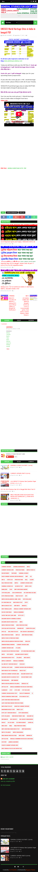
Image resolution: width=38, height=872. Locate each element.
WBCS (28, 566)
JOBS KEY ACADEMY (9, 779)
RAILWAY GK (30, 716)
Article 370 (5, 686)
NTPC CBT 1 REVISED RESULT (9, 712)
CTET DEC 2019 (25, 690)
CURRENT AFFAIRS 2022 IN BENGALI (24, 667)
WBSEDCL (24, 605)
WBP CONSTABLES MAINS (20, 589)
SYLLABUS (19, 657)
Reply (8, 348)
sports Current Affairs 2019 (10, 745)
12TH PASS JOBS (6, 592)
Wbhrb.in (29, 735)
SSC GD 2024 (11, 722)
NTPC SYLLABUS (6, 716)
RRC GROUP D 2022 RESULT (27, 631)
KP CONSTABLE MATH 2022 (28, 651)
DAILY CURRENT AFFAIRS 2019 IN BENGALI (12, 576)
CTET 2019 (17, 690)
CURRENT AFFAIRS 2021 (7, 647)
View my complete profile (8, 781)
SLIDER (31, 579)
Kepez (8, 336)
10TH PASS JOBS (27, 599)
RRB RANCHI (5, 719)
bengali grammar (18, 660)
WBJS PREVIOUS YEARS (20, 725)
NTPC (26, 602)
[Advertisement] (19, 148)
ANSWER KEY (20, 628)
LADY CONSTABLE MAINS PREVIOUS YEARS (12, 703)
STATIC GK (21, 212)
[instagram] (31, 1)
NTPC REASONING (23, 712)
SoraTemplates (13, 870)
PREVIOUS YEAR (19, 579)
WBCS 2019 (4, 725)
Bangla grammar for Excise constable (21, 686)
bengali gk (25, 683)
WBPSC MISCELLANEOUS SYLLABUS (10, 683)
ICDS (11, 589)
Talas (7, 338)
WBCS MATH (27, 657)
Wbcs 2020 (21, 735)
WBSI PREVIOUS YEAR (21, 625)
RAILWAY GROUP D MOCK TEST (9, 622)
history (4, 742)
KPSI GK (4, 631)
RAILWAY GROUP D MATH (21, 654)
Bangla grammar (19, 612)
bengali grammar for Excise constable (21, 738)
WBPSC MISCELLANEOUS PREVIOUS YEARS (12, 641)
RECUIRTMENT (5, 573)
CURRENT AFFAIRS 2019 (26, 583)
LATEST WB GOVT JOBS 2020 (9, 615)
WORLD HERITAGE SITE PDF (17, 168)
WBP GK (18, 634)
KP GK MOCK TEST (24, 696)
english (27, 641)
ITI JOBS (18, 647)
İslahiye (8, 344)
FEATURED (14, 573)
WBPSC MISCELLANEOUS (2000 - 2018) (11, 599)
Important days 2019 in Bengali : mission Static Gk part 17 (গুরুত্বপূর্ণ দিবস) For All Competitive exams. (17, 264)
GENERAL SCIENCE (23, 573)
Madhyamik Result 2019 (8, 709)
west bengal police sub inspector (12, 748)
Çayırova (8, 343)
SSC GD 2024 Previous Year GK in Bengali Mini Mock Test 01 (18, 489)
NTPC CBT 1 (21, 615)
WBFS (21, 622)
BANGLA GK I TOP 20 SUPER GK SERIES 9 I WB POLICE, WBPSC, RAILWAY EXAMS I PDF (17, 287)
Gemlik (8, 346)
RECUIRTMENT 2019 (26, 677)
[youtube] (33, 1)
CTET (11, 690)
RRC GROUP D (13, 719)
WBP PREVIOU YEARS (27, 634)
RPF (26, 596)
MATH (3, 654)
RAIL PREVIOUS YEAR (7, 583)
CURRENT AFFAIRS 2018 (7, 570)
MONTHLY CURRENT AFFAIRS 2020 (10, 673)
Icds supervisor (17, 592)
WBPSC (16, 583)
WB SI (3, 579)
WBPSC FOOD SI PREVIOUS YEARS (10, 638)
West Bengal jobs (7, 609)
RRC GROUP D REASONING (26, 719)
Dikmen (8, 341)
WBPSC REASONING (18, 732)
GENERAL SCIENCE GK (7, 586)
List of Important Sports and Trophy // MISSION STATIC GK (18, 242)
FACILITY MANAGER (25, 693)
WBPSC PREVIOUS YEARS (8, 625)
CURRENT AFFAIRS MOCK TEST (9, 693)
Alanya (8, 333)
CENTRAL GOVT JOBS (7, 667)
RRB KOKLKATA (5, 680)
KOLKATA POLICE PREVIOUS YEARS (10, 651)
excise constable (7, 612)
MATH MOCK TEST (18, 602)
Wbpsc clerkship (6, 660)
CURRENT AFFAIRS (6, 566)
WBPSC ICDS (28, 586)
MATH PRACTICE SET (7, 706)
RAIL (26, 579)
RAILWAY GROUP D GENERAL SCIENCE (11, 618)
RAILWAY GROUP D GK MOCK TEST (10, 677)
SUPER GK (30, 722)
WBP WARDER (14, 680)
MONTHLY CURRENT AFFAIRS (21, 706)
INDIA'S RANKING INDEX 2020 (9, 696)
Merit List (20, 709)
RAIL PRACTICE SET (13, 631)
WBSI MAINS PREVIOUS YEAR (9, 735)
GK (31, 576)
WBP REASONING (26, 729)
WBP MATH (17, 605)
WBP (27, 576)
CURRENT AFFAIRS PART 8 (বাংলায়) (20, 473)
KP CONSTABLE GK (6, 602)
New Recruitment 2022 (18, 716)
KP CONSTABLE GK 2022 (30, 592)
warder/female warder (8, 644)
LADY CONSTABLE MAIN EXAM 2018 (10, 699)
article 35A (5, 738)
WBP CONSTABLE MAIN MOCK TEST (11, 729)
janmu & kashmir (13, 742)
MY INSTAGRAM (5, 785)
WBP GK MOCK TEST (7, 605)
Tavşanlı (8, 334)
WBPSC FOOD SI (31, 570)
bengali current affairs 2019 (22, 609)
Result (3, 722)
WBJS (10, 725)
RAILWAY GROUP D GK (26, 673)
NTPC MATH (10, 654)
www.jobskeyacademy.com (13, 61)
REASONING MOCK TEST (8, 657)
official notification (8, 628)
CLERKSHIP (4, 690)
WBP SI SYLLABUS (6, 732)
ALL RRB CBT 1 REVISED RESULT (9, 664)
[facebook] (35, 1)
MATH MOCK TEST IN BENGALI (9, 670)
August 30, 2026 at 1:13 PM (13, 328)
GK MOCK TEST (19, 586)
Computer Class (30, 628)
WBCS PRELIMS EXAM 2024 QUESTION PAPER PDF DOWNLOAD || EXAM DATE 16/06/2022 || (22, 496)
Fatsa (7, 339)
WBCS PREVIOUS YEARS (7, 634)
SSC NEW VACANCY (21, 722)
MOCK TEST (23, 670)
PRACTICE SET (19, 596)
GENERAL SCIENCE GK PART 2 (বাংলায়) (21, 465)
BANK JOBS (4, 589)
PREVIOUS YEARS (20, 570)
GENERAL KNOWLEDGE (12, 212)
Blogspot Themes (30, 870)
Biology (22, 664)
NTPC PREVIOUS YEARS (7, 596)
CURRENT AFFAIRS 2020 (23, 644)
